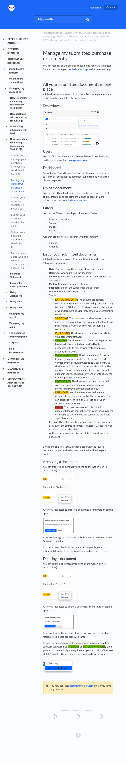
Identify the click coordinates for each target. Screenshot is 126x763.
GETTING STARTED (13, 51)
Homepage (96, 7)
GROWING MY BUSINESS (15, 360)
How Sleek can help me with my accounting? (18, 117)
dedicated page (80, 69)
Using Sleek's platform (16, 70)
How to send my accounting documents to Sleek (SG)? (18, 144)
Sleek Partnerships (16, 350)
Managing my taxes (16, 325)
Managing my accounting (16, 90)
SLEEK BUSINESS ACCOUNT (17, 41)
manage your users (78, 160)
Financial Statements (16, 275)
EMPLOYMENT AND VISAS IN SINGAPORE (16, 382)
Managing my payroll (16, 315)
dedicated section (77, 200)
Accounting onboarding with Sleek (18, 130)
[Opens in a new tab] (78, 734)
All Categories (50, 32)
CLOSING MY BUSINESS (15, 370)
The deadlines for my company (18, 334)
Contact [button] (110, 7)
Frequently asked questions (18, 285)
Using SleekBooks (16, 294)
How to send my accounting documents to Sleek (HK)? (18, 103)
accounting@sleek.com (80, 685)
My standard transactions (16, 80)
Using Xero (16, 301)
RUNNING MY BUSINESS (15, 61)
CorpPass (14, 342)
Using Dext (16, 307)
